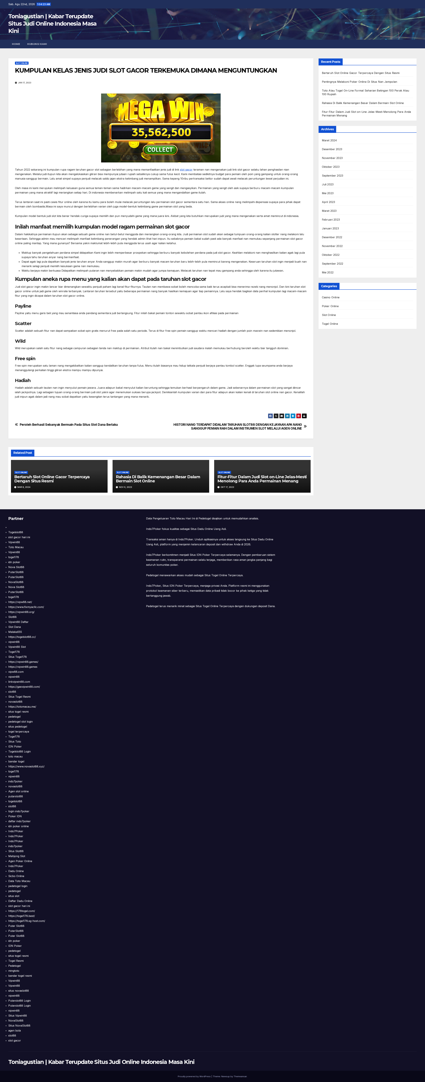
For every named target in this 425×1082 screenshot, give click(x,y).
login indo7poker (18, 811)
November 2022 (332, 246)
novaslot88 (15, 701)
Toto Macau (16, 547)
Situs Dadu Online (262, 539)
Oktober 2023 (331, 166)
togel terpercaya (18, 731)
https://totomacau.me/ (22, 706)
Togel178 (14, 651)
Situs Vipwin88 (17, 1015)
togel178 (13, 557)
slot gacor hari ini (19, 537)
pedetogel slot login (20, 721)
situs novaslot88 (18, 990)
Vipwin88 (14, 542)
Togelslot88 (15, 532)
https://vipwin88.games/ (23, 661)
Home (16, 44)
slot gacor (186, 169)
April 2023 (328, 202)
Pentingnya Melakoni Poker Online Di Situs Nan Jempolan (359, 81)
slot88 (12, 691)
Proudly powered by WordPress (194, 1076)
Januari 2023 (330, 228)
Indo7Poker (15, 831)
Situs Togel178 (17, 656)
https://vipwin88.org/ (21, 612)
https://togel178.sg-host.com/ (26, 921)
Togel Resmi (16, 960)
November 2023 (332, 158)
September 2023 (332, 175)
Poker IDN (15, 816)
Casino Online (331, 297)
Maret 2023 (329, 210)
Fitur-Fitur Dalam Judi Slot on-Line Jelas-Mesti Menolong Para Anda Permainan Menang (262, 478)
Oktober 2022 (331, 254)
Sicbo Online (16, 876)
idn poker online (18, 826)
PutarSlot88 (16, 572)
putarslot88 (15, 796)
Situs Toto (14, 741)
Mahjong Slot (16, 856)
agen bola (14, 1030)
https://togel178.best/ (21, 916)
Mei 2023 (328, 193)
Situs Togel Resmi (19, 696)
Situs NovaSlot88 (19, 1025)
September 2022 (332, 263)
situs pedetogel (17, 726)
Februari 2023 (331, 219)
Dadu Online (16, 871)
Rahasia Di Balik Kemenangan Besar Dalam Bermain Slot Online (158, 478)
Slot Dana (14, 627)
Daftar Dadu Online (20, 901)
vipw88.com (16, 671)
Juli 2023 (328, 184)
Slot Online (22, 63)
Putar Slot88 (16, 926)
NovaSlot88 (15, 582)
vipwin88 (14, 641)
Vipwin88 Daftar (18, 622)
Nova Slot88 (16, 567)
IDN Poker (15, 746)
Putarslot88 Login (19, 1000)
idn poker (14, 562)
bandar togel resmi (20, 975)
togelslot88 (15, 801)
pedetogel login (17, 886)
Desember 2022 (332, 237)
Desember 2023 (332, 149)
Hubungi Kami (37, 44)
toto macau (15, 756)
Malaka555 (15, 632)
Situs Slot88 (16, 851)
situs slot (13, 896)
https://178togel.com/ (21, 911)
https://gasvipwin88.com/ (24, 686)
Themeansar (240, 1076)
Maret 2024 (329, 140)
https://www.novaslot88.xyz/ (26, 766)
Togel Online (330, 323)
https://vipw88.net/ (20, 602)
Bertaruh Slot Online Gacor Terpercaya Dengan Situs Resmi (52, 478)
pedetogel (14, 716)
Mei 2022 (328, 272)
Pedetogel (14, 965)
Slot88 (12, 617)
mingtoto (13, 970)
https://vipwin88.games (22, 666)
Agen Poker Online (20, 861)
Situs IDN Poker (173, 585)
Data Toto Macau (19, 881)
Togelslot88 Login (19, 751)
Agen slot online (18, 791)
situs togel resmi (18, 711)
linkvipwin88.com (19, 681)
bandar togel (16, 761)
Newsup (225, 1076)
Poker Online (330, 306)
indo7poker (15, 781)
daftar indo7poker (19, 821)
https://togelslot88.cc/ (22, 637)
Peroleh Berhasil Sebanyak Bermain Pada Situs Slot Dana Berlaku (69, 425)
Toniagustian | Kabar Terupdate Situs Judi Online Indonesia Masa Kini (52, 23)
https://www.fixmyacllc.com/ (26, 607)
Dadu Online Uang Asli (211, 529)
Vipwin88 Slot (17, 646)
